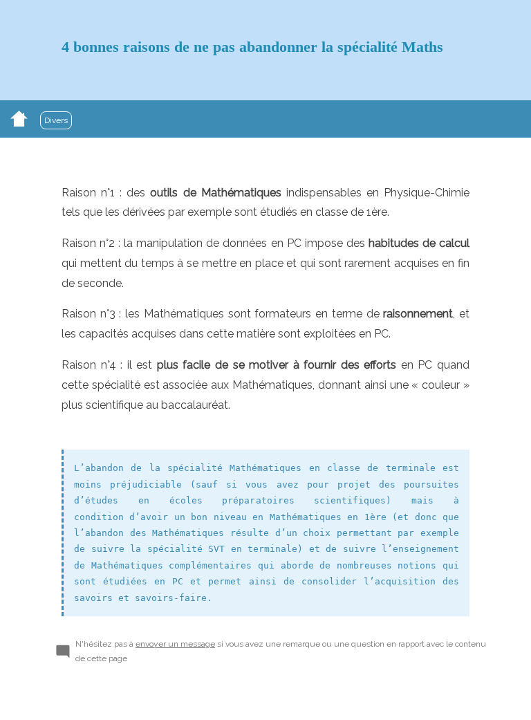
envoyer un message (175, 644)
